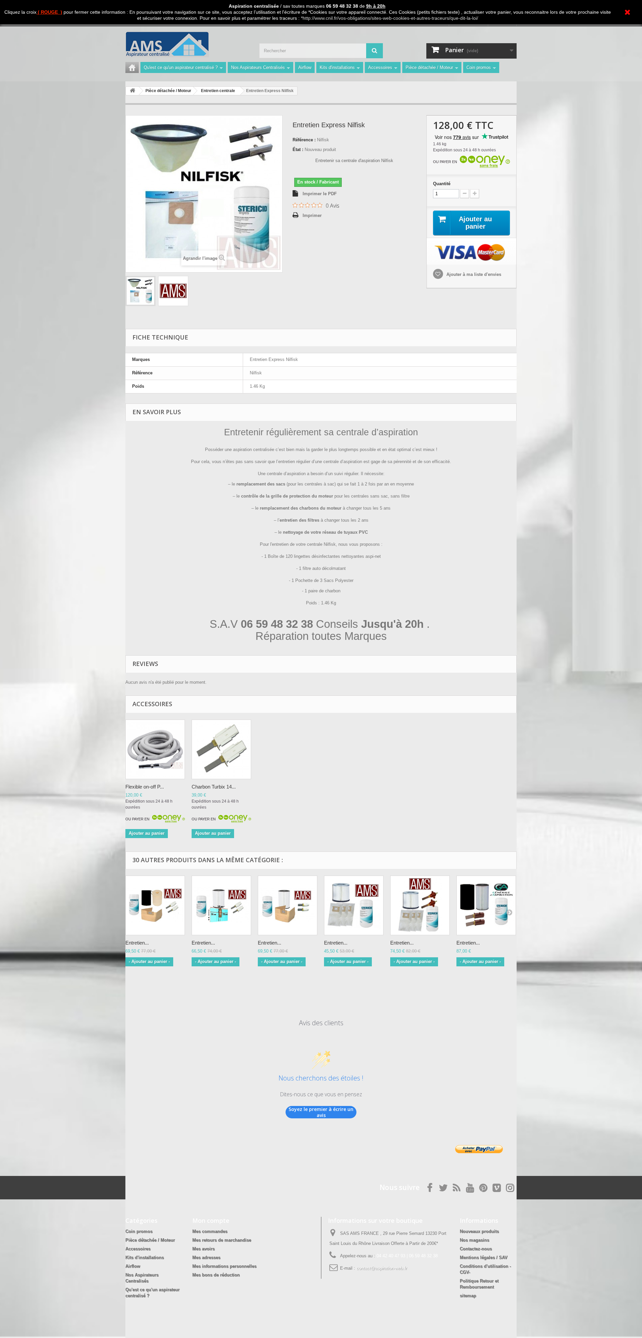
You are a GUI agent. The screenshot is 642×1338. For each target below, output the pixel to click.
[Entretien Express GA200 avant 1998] (486, 905)
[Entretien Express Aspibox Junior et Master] (354, 905)
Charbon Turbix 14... (214, 787)
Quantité (441, 183)
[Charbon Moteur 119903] (221, 749)
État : (298, 149)
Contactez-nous (476, 1248)
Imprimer (312, 215)
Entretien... (137, 943)
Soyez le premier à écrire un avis (321, 1112)
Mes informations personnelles (224, 1266)
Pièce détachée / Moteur (429, 67)
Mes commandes (209, 1231)
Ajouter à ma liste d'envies (473, 274)
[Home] (132, 67)
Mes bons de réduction (216, 1274)
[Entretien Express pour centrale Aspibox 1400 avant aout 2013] (221, 905)
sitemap (468, 1295)
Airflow (304, 67)
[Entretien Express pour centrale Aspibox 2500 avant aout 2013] (155, 905)
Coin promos (478, 67)
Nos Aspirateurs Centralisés (258, 67)
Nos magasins (474, 1240)
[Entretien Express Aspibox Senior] (420, 905)
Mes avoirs (203, 1248)
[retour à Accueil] (132, 91)
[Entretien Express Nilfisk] (140, 291)
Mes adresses (206, 1257)
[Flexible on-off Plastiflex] (155, 749)
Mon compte (210, 1220)
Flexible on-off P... (144, 787)
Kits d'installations (337, 67)
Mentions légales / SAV (484, 1257)
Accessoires (380, 67)
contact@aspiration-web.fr (381, 1268)
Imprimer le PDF (320, 193)
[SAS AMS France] (187, 44)
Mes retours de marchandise (221, 1240)
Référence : (304, 139)
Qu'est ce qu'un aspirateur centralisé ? (181, 67)
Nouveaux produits (479, 1231)
